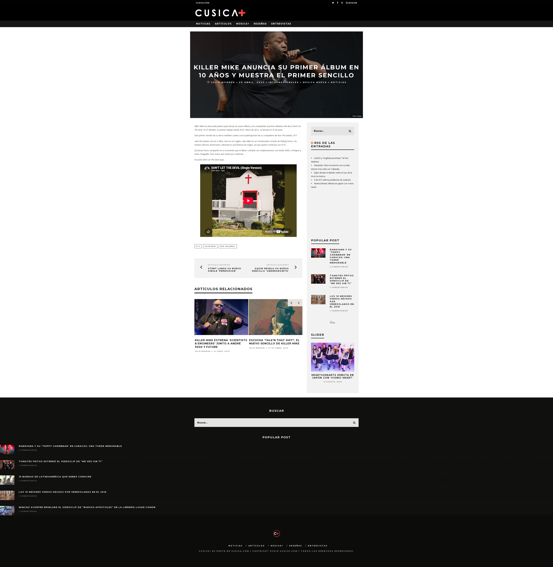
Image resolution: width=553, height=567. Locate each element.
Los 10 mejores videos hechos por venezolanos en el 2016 (63, 492)
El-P (198, 246)
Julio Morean (223, 82)
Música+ (242, 23)
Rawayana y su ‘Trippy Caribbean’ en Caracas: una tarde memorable (341, 256)
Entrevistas (281, 23)
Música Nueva (315, 82)
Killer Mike (210, 246)
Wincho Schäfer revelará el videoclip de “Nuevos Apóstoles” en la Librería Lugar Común (87, 507)
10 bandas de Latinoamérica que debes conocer (55, 476)
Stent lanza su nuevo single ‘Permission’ (224, 269)
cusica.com (202, 3)
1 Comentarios (339, 287)
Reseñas (260, 23)
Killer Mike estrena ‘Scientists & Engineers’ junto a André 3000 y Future (221, 344)
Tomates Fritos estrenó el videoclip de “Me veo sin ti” (342, 279)
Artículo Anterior (219, 265)
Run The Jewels (227, 246)
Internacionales (284, 82)
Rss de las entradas (323, 144)
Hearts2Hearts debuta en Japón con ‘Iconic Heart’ (332, 376)
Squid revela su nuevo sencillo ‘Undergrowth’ (270, 269)
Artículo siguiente (277, 265)
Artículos (223, 23)
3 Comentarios (339, 267)
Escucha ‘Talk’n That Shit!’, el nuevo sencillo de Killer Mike (274, 342)
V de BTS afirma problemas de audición (332, 179)
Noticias (203, 23)
